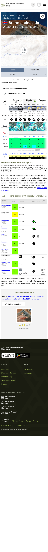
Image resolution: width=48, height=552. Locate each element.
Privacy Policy (32, 421)
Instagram (28, 373)
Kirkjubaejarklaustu (6, 205)
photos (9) (15, 296)
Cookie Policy (7, 425)
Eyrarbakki (4, 241)
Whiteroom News (8, 380)
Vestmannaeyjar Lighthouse (5, 227)
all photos (35, 299)
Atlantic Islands (9, 15)
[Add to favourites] (42, 16)
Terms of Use (17, 421)
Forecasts (12, 70)
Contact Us (20, 425)
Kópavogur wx (5, 249)
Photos (4, 384)
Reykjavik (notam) (6, 262)
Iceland (21, 15)
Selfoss (3, 234)
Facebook (28, 369)
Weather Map (36, 70)
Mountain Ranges (8, 373)
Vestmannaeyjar (5, 220)
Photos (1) (12, 74)
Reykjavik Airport (6, 270)
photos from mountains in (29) (16, 299)
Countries (5, 369)
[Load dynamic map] (24, 50)
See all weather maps (5, 126)
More (35, 74)
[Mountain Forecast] (12, 4)
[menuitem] (12, 70)
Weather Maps (7, 376)
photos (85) (34, 296)
